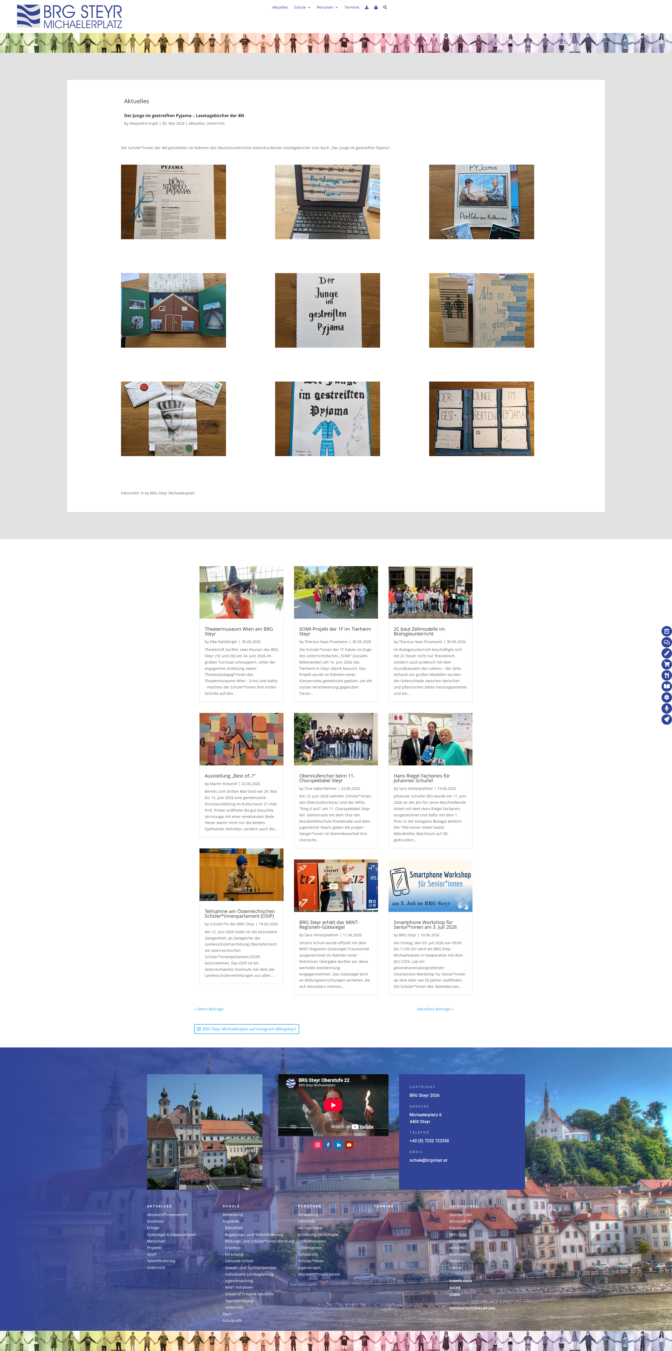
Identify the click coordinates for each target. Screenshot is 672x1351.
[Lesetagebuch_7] (182, 311)
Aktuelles (280, 8)
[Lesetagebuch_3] (182, 420)
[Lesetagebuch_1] (336, 420)
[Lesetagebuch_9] (182, 203)
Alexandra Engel (143, 123)
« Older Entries (236, 1008)
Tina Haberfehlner (320, 788)
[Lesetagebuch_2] (336, 203)
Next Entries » (465, 1008)
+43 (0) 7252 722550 (429, 1140)
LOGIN (454, 1294)
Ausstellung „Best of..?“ (230, 776)
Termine (351, 8)
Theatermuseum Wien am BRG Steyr (239, 631)
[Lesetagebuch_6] (490, 203)
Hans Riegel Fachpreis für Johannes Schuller (422, 778)
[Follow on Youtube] (349, 1145)
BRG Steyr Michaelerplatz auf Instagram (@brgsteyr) (249, 1028)
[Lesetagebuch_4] (490, 311)
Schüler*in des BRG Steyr (232, 923)
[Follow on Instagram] (317, 1145)
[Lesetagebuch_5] (336, 311)
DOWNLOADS (460, 1281)
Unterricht (216, 123)
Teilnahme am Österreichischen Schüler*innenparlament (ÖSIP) (240, 913)
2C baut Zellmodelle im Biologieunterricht (419, 631)
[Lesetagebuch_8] (490, 420)
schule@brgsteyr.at (429, 1160)
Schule (300, 8)
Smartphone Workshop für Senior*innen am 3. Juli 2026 (425, 924)
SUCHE (454, 1288)
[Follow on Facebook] (328, 1145)
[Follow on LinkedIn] (338, 1145)
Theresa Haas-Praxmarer (326, 641)
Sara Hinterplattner (321, 934)
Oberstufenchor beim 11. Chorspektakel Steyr (327, 778)
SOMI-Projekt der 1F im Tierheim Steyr (335, 631)
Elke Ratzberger (224, 641)
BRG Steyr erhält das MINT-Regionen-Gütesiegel (329, 924)
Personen (325, 8)
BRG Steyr (407, 934)
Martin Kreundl (223, 783)
